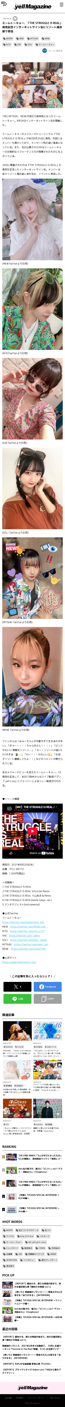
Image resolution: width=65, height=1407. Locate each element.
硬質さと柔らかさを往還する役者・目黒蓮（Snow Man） (46, 1129)
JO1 (7, 1124)
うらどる (20, 1047)
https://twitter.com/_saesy (24, 935)
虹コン (48, 1230)
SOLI (30, 44)
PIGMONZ (9, 1047)
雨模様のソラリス (36, 1254)
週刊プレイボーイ (49, 1260)
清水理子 (10, 1266)
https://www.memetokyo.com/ (19, 962)
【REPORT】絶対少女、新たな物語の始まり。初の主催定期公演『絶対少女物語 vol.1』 (32, 1338)
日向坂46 (19, 1086)
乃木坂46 (39, 1047)
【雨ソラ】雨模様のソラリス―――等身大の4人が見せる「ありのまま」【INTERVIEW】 (31, 1356)
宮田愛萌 (9, 1086)
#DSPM (9, 38)
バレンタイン (12, 1248)
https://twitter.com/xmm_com (31, 944)
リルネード (45, 1236)
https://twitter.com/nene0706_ (29, 949)
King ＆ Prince (26, 1236)
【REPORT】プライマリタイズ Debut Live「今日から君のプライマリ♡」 (31, 1371)
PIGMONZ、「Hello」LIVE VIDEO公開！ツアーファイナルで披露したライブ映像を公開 (17, 1053)
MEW (21, 38)
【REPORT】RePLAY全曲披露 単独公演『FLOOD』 (26, 1363)
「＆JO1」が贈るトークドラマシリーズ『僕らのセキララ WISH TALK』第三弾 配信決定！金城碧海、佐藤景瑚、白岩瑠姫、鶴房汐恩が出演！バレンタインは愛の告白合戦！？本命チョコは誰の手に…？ (17, 1131)
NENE (47, 38)
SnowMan (39, 1124)
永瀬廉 (9, 1254)
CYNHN (42, 1248)
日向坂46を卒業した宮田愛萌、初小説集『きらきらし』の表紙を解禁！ (17, 1092)
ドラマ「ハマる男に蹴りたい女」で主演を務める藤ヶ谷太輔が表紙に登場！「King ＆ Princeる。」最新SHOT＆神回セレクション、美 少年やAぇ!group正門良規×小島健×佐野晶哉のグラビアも (47, 1087)
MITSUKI (34, 38)
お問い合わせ (54, 1398)
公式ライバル (51, 1047)
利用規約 (19, 1398)
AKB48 (53, 1254)
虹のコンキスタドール (29, 1230)
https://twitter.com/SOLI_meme (28, 940)
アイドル (10, 1236)
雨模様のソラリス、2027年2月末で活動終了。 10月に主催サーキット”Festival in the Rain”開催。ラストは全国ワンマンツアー (31, 1347)
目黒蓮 (49, 1124)
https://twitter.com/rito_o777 (27, 931)
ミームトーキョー (46, 44)
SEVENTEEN (11, 1260)
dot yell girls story (37, 1242)
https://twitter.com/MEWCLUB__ (29, 926)
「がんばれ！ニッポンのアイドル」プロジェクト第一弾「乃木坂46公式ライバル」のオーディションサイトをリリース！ (47, 1053)
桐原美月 (28, 1248)
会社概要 (8, 1398)
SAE (19, 44)
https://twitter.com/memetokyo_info (23, 922)
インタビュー (29, 1260)
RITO (8, 44)
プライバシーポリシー (36, 1398)
